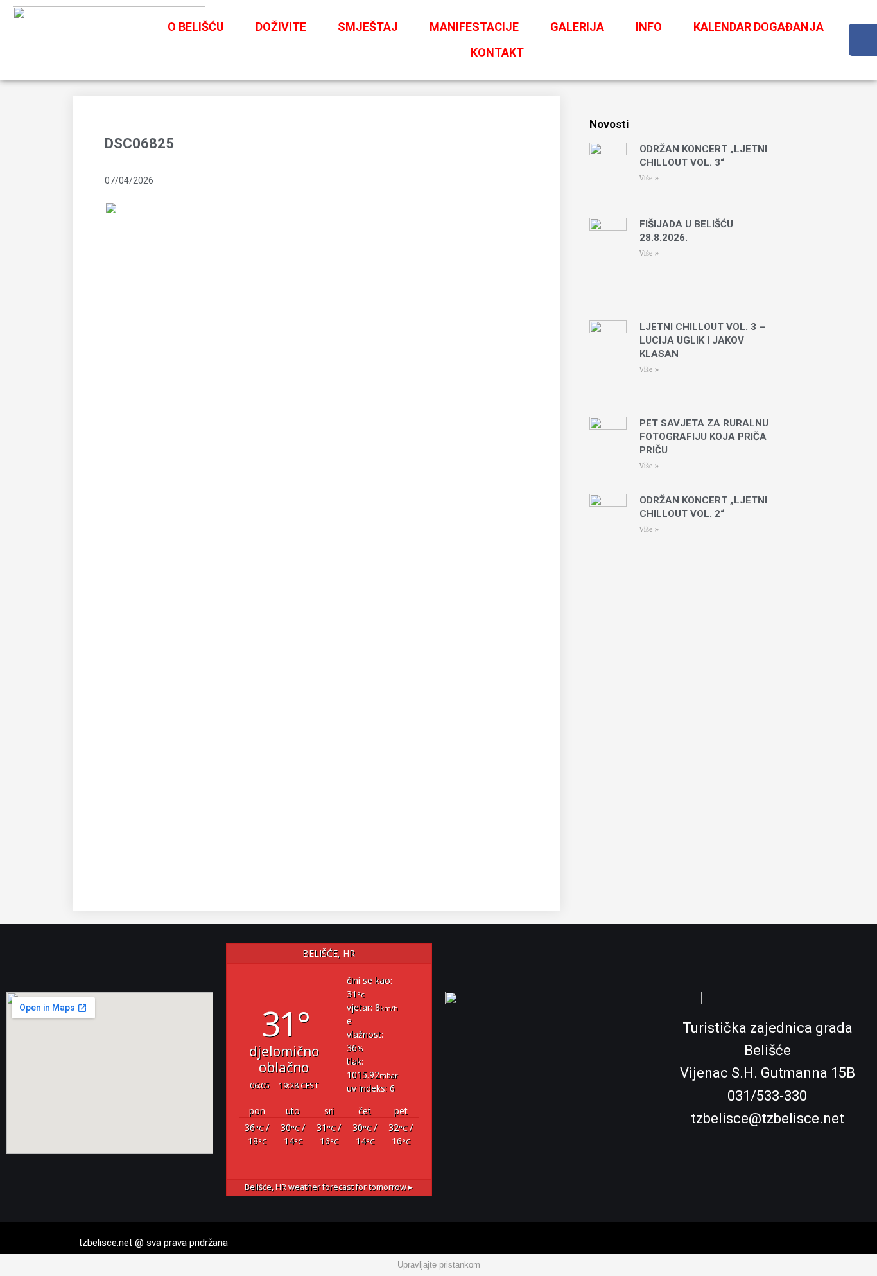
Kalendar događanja (758, 26)
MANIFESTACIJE (474, 26)
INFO (649, 26)
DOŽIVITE (281, 26)
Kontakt (497, 52)
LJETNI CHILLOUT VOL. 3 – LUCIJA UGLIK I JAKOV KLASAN (702, 340)
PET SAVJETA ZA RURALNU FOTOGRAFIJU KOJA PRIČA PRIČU (703, 436)
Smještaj (368, 26)
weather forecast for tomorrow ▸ (329, 1187)
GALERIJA (577, 26)
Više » (649, 178)
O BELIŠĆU (196, 26)
